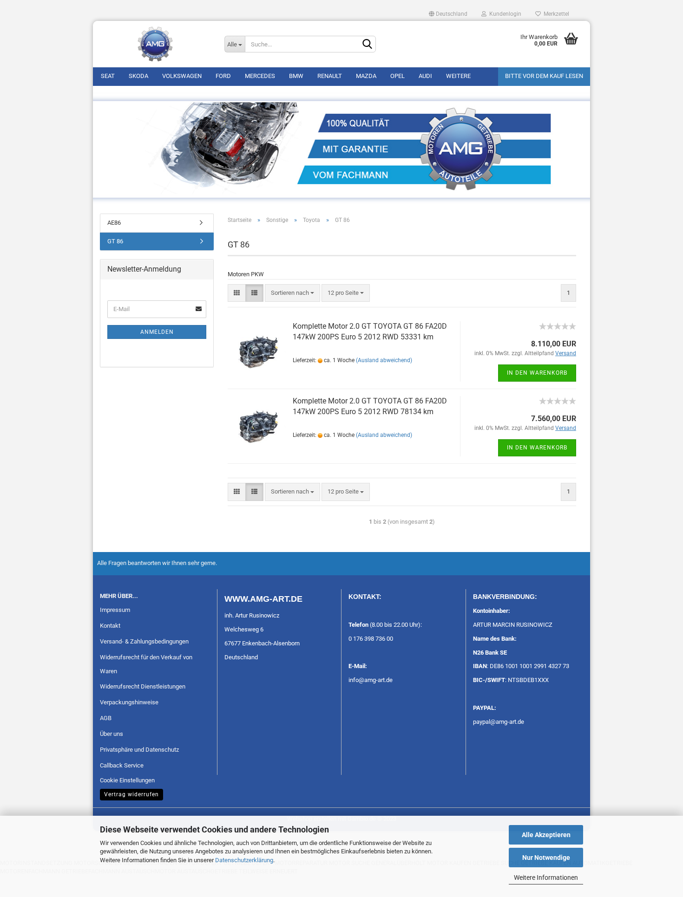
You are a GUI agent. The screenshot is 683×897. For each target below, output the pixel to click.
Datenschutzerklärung (244, 860)
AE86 (114, 222)
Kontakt (110, 625)
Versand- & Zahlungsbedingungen (144, 641)
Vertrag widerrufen (131, 794)
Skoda (138, 75)
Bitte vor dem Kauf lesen (544, 75)
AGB (106, 718)
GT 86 (115, 241)
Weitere (458, 75)
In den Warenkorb (537, 373)
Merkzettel (555, 14)
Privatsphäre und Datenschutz (139, 749)
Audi (425, 75)
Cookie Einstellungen (127, 780)
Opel (397, 75)
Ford (223, 75)
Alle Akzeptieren (546, 834)
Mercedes (260, 75)
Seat (108, 75)
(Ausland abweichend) (384, 360)
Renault (329, 75)
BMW (296, 75)
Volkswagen (182, 75)
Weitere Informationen (546, 877)
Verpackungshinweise (129, 702)
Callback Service (122, 765)
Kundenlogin (503, 14)
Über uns (111, 733)
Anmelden (157, 332)
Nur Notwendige (546, 857)
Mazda (366, 75)
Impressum (115, 609)
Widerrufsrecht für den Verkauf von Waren (146, 664)
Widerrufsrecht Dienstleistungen (142, 686)
